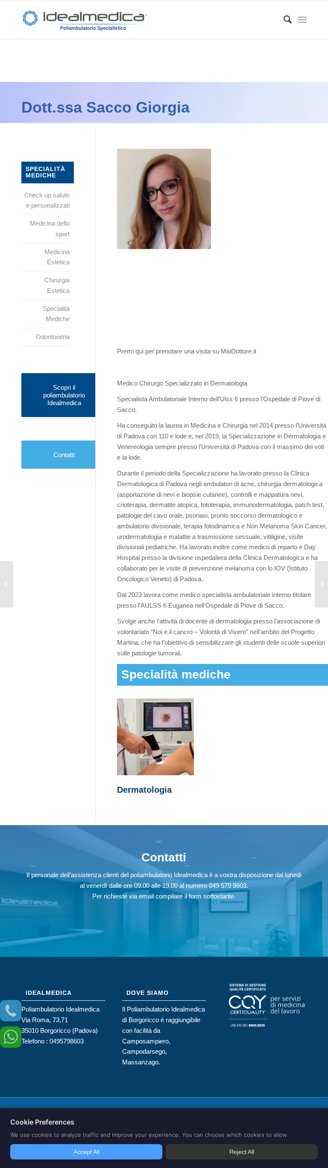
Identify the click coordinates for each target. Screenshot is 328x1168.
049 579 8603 (227, 885)
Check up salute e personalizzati (47, 200)
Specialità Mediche (56, 314)
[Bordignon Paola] (321, 584)
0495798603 (67, 1041)
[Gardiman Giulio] (6, 584)
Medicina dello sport (50, 229)
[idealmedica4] (85, 24)
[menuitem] (283, 19)
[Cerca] (283, 19)
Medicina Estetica (57, 257)
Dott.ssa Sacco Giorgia (105, 107)
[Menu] (302, 19)
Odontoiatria (53, 336)
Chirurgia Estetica (57, 285)
